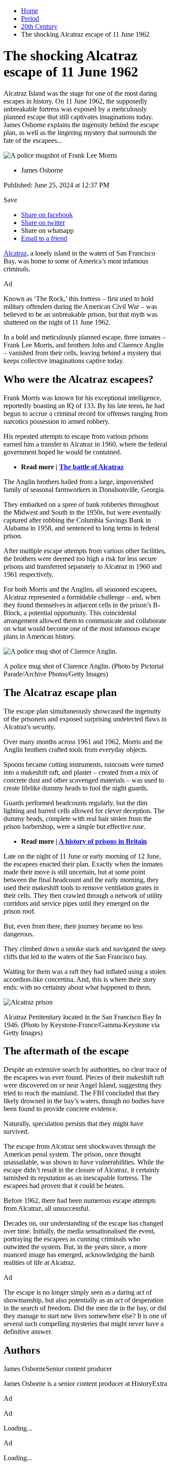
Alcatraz (15, 253)
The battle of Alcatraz (91, 467)
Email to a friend (44, 238)
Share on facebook (47, 214)
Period (30, 18)
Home (29, 10)
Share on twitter (43, 222)
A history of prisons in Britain (103, 841)
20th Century (39, 26)
